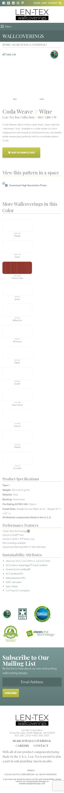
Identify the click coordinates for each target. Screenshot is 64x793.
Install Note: (9, 509)
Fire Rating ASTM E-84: (15, 504)
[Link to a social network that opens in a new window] (3, 3)
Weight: (6, 490)
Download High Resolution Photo (28, 185)
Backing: (7, 499)
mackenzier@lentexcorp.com (32, 783)
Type (5, 485)
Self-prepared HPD (15, 578)
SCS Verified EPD (14, 573)
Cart (44, 3)
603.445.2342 (23, 735)
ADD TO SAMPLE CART (23, 152)
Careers (22, 746)
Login (37, 3)
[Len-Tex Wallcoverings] (32, 14)
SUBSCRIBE (11, 693)
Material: (7, 494)
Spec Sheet (12, 586)
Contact (53, 3)
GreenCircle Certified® (18, 569)
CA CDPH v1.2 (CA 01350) (35, 561)
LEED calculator (14, 582)
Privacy (31, 770)
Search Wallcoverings (32, 741)
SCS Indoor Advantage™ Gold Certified (26, 565)
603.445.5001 (41, 735)
